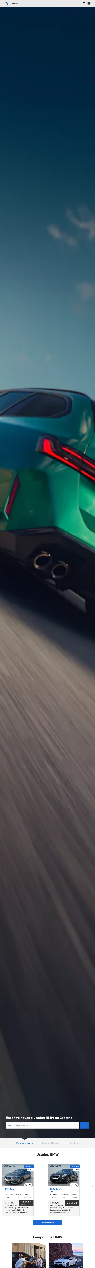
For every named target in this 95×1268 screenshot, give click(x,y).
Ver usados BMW (47, 1223)
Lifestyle (74, 1143)
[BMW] (7, 3)
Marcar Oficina (50, 1143)
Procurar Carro (24, 1143)
